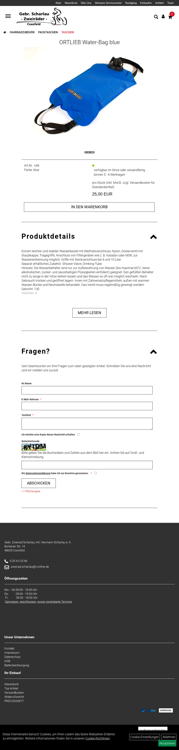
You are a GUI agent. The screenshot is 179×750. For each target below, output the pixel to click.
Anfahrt (159, 3)
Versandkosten (14, 692)
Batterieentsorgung (16, 665)
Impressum (11, 652)
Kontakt (9, 648)
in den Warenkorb (89, 207)
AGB (7, 661)
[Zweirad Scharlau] (41, 16)
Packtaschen (48, 32)
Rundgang (131, 3)
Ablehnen (169, 737)
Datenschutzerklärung (38, 473)
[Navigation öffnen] (8, 16)
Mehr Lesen (89, 313)
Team (170, 3)
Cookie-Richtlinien (97, 738)
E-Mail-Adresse (30, 399)
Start (58, 3)
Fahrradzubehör (22, 32)
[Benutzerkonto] (163, 16)
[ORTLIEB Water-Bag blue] (89, 94)
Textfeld (26, 415)
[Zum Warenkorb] (170, 17)
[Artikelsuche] (156, 17)
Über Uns (86, 3)
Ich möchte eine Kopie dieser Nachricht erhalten (48, 434)
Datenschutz (12, 657)
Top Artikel (11, 688)
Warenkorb (71, 3)
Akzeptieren (167, 743)
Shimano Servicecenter (108, 3)
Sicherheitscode (31, 441)
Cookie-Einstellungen (144, 737)
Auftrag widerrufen (153, 730)
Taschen (67, 32)
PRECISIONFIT (14, 701)
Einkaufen (146, 3)
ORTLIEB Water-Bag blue (89, 42)
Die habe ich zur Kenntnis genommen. (55, 473)
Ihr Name (27, 383)
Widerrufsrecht (14, 697)
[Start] (4, 32)
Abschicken (38, 483)
